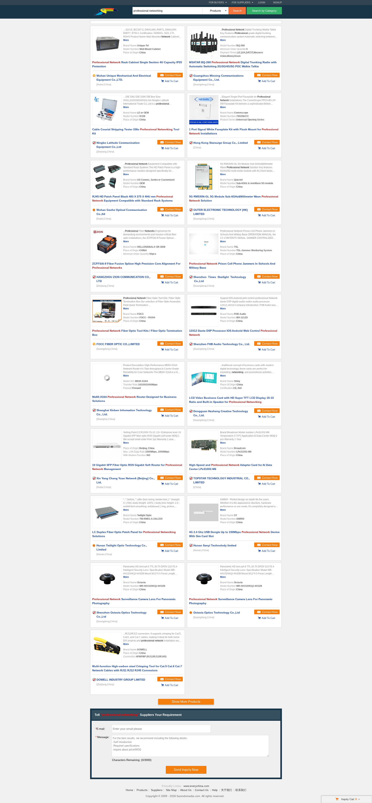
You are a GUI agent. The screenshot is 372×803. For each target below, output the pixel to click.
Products (142, 790)
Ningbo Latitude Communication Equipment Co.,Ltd (118, 144)
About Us (185, 790)
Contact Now (173, 75)
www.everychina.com (196, 785)
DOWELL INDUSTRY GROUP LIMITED (120, 679)
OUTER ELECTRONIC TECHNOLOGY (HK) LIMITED (220, 211)
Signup (277, 2)
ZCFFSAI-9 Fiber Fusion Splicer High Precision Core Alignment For (136, 265)
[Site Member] (94, 210)
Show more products (186, 701)
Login (261, 2)
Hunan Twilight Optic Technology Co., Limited (121, 547)
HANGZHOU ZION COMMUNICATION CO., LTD (123, 279)
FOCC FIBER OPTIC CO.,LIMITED (118, 344)
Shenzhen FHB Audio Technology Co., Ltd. (221, 344)
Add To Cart (171, 81)
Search (237, 10)
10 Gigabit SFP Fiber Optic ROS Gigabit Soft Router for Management (137, 467)
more (126, 40)
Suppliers (156, 790)
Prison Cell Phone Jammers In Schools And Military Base (232, 265)
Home (129, 790)
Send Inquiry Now (186, 769)
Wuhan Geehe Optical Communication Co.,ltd (121, 211)
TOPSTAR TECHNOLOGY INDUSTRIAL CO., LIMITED (221, 480)
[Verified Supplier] (191, 76)
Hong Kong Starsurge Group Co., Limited (220, 142)
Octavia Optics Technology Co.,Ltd (216, 612)
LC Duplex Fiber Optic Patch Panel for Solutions (134, 534)
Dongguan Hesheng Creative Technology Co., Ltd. (220, 413)
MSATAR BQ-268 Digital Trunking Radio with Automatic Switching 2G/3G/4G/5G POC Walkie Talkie (233, 64)
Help (215, 790)
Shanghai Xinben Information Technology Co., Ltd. (124, 412)
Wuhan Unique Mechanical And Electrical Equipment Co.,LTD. (123, 77)
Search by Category (264, 10)
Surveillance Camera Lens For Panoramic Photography (134, 601)
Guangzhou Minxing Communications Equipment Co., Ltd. (218, 77)
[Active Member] (94, 76)
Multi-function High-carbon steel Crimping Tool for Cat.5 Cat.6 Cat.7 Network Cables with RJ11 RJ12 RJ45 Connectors (137, 668)
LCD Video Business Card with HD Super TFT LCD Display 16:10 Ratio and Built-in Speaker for (231, 399)
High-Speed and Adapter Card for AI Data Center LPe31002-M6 (230, 467)
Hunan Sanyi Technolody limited (214, 545)
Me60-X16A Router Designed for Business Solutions (134, 398)
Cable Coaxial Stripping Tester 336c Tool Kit (135, 131)
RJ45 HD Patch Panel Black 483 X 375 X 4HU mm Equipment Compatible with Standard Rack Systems (132, 198)
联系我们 (240, 790)
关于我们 (226, 790)
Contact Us (201, 790)
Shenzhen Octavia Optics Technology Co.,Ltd (121, 614)
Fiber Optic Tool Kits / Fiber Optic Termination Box (137, 332)
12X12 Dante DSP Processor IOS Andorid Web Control (233, 332)
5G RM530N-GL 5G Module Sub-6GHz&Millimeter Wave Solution (233, 198)
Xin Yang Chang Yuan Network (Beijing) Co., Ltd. (125, 480)
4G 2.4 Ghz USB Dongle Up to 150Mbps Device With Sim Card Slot (234, 534)
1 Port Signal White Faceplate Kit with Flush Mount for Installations (233, 131)
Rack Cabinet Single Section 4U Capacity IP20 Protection (137, 64)
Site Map (171, 790)
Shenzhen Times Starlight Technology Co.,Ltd (219, 279)
